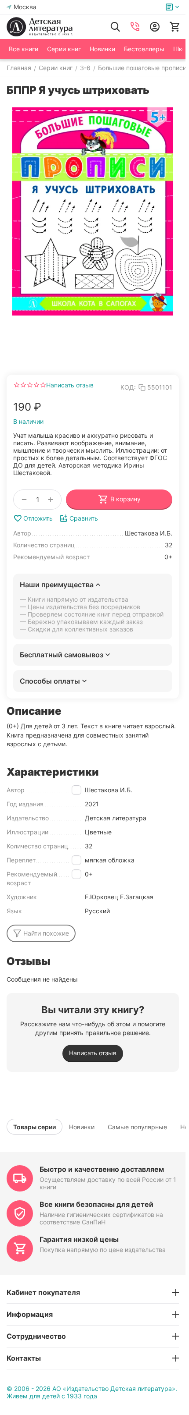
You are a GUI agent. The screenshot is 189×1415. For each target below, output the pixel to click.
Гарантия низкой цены (79, 1239)
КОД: (128, 387)
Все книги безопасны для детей (96, 1204)
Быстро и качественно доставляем (102, 1169)
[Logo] (40, 26)
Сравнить (83, 518)
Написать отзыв (70, 385)
